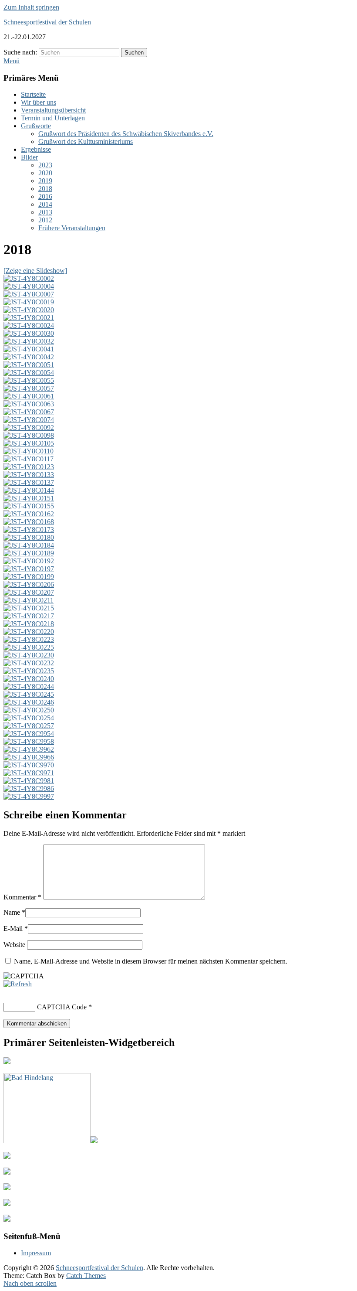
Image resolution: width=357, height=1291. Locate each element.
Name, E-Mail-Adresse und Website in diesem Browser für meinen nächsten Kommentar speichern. (150, 961)
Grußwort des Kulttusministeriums (85, 141)
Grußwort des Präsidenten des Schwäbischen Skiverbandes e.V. (125, 133)
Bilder (29, 157)
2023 (45, 165)
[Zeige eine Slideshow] (35, 270)
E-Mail (13, 928)
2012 (45, 220)
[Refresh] (17, 984)
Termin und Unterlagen (53, 118)
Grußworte (36, 125)
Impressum (36, 1253)
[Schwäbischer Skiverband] (6, 1062)
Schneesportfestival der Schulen (47, 22)
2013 (45, 212)
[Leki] (6, 1188)
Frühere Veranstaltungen (71, 228)
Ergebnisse (36, 149)
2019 (45, 180)
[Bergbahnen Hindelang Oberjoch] (50, 1141)
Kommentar (22, 897)
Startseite (33, 94)
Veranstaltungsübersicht (53, 110)
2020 (45, 173)
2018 (45, 188)
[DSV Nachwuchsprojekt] (6, 1156)
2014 (45, 204)
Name (11, 912)
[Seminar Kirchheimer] (6, 1172)
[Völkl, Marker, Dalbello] (6, 1203)
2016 (45, 196)
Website (14, 944)
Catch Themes (86, 1275)
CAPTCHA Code (62, 1007)
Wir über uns (38, 102)
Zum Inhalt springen (31, 7)
